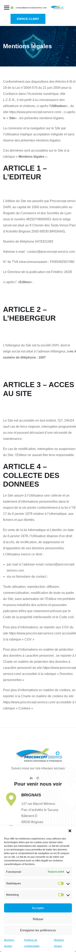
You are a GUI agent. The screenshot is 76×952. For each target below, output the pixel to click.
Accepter (38, 908)
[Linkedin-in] (31, 778)
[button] (70, 831)
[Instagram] (37, 778)
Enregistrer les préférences (38, 930)
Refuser (38, 919)
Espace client (28, 18)
